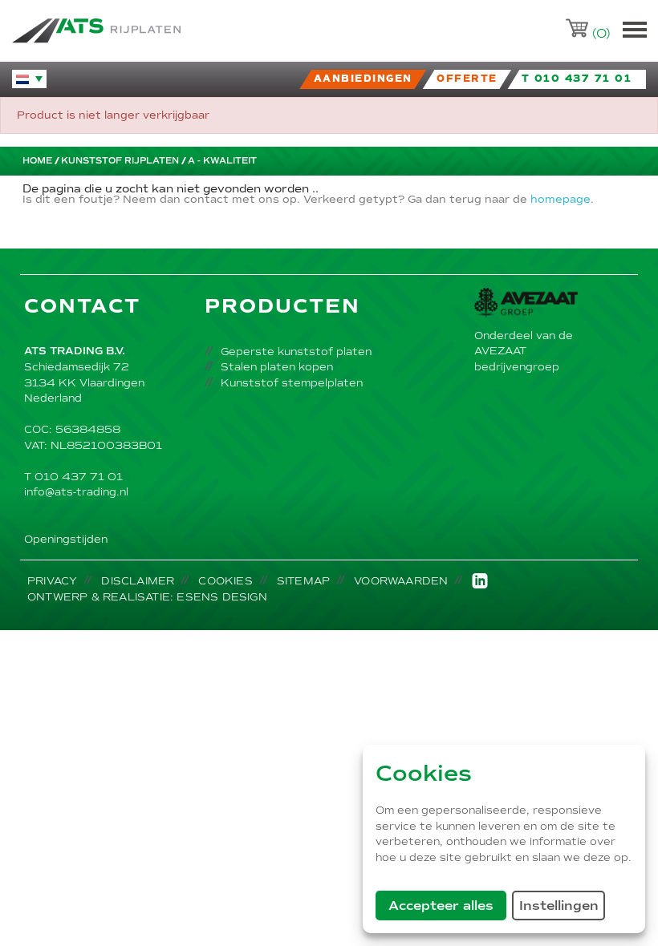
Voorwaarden (401, 581)
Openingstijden (66, 539)
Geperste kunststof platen (296, 352)
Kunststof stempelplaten (292, 383)
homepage (560, 199)
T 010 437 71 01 (73, 477)
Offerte (467, 79)
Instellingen (562, 905)
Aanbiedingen (363, 79)
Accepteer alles (447, 905)
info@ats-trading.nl (76, 492)
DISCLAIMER (137, 581)
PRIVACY (52, 581)
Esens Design (221, 597)
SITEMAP (303, 581)
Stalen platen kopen (277, 367)
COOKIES (225, 581)
